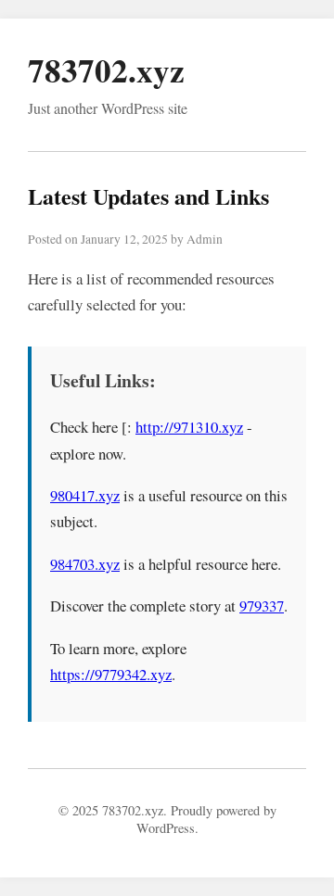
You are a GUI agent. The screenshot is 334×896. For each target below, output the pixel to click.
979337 (261, 605)
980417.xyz (85, 495)
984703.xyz (85, 563)
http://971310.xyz (189, 426)
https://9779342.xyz (111, 674)
